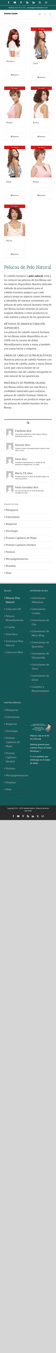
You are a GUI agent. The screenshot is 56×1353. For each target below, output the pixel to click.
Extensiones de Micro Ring (40, 633)
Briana (9, 122)
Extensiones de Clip (40, 622)
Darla (35, 63)
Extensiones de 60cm (40, 678)
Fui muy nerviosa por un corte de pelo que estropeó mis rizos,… (29, 492)
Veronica (10, 61)
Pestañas (11, 566)
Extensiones (13, 517)
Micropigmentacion (17, 559)
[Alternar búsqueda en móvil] (45, 14)
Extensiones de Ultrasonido (40, 655)
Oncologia (12, 531)
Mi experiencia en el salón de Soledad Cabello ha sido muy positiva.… (32, 477)
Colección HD (13, 609)
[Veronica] (14, 42)
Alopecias (11, 524)
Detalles (16, 75)
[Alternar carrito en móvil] (39, 14)
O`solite (10, 627)
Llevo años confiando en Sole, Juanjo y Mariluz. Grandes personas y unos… (31, 435)
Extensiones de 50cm (40, 666)
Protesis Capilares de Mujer (21, 538)
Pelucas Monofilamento (15, 618)
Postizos (10, 552)
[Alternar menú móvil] (50, 14)
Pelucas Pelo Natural (13, 600)
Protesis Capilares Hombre (21, 545)
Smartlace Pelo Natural (14, 643)
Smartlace (12, 634)
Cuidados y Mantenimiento (40, 689)
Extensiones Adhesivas (39, 600)
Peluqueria (12, 510)
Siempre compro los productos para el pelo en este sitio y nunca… (32, 449)
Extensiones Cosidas (39, 611)
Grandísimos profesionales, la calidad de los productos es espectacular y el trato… (30, 463)
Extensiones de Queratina (40, 644)
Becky (36, 122)
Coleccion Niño (14, 652)
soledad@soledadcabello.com (37, 8)
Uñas (8, 573)
